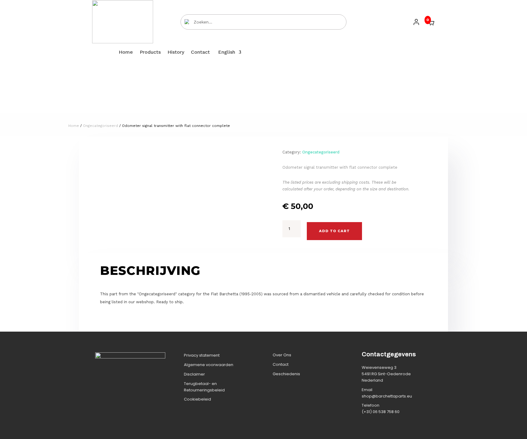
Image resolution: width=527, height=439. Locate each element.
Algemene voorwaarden (208, 365)
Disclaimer (194, 374)
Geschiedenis (286, 374)
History (175, 52)
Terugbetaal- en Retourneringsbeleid (204, 387)
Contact (200, 52)
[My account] (416, 22)
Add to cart (334, 231)
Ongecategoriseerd (100, 126)
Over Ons (282, 355)
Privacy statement (202, 355)
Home (126, 52)
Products (150, 52)
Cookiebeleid (197, 399)
